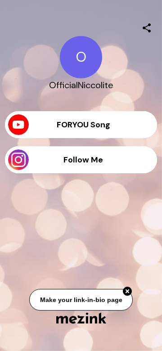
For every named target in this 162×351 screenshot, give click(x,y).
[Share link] (146, 26)
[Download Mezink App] (81, 318)
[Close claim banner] (127, 291)
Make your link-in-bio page (81, 299)
